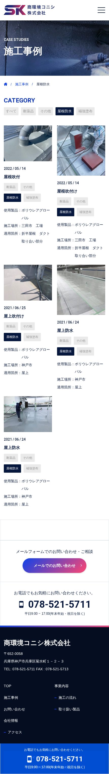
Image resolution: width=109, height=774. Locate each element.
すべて (11, 111)
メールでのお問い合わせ (55, 565)
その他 (45, 111)
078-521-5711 (59, 604)
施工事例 (21, 84)
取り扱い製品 (69, 709)
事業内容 (62, 686)
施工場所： (13, 226)
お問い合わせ (14, 709)
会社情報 (11, 720)
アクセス (15, 732)
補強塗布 (85, 111)
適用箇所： (13, 233)
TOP (7, 686)
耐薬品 (28, 111)
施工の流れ (67, 698)
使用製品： (13, 210)
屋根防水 (65, 111)
